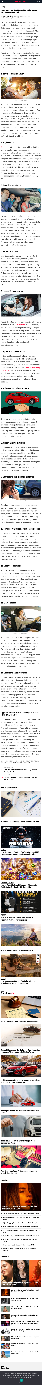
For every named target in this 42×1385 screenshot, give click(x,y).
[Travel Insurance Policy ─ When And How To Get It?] (21, 804)
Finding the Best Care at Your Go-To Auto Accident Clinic (20, 1111)
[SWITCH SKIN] (37, 1)
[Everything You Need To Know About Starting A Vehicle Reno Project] (21, 1157)
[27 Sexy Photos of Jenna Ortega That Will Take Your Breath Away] (21, 1273)
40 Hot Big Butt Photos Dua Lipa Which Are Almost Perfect (21, 1214)
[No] (19, 1382)
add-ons (5, 761)
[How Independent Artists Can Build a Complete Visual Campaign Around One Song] (21, 965)
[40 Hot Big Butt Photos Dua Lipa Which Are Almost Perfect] (5, 1301)
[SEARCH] (40, 1)
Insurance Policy (32, 761)
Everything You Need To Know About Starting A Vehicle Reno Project (19, 1172)
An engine (5, 147)
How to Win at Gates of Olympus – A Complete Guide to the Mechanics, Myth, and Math (19, 886)
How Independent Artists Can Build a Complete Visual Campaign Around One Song (19, 982)
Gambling (4, 882)
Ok (21, 1380)
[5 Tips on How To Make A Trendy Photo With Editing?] (5, 1346)
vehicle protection (25, 763)
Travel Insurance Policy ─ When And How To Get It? (20, 821)
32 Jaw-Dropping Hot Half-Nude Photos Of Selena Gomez (21, 1236)
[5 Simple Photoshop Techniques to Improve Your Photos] (5, 1338)
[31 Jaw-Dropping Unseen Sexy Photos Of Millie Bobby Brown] (5, 1354)
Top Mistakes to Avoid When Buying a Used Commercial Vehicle (18, 1142)
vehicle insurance (9, 763)
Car (12, 993)
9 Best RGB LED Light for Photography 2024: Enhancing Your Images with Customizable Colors (25, 1323)
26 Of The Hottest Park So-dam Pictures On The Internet (20, 1226)
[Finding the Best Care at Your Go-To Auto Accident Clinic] (21, 1096)
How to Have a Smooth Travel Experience (17, 950)
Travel (4, 819)
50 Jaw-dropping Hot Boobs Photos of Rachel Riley (19, 1245)
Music (3, 915)
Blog (3, 978)
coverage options (17, 761)
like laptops (20, 325)
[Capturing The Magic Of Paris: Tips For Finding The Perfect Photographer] (5, 1331)
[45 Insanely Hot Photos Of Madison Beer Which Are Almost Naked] (5, 1309)
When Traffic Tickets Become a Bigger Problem (19, 1022)
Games (3, 849)
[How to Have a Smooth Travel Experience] (21, 935)
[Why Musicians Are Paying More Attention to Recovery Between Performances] (21, 902)
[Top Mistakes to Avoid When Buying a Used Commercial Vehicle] (21, 1126)
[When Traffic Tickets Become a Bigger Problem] (21, 1007)
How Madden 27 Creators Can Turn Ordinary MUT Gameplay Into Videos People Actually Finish (20, 853)
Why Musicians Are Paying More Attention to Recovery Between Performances (18, 919)
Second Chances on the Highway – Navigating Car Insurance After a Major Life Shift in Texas (20, 1051)
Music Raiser (20, 1)
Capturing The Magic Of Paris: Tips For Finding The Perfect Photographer (25, 1330)
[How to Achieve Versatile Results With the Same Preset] (5, 1316)
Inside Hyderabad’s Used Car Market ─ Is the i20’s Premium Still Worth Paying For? (20, 1081)
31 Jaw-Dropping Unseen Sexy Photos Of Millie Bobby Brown (21, 1223)
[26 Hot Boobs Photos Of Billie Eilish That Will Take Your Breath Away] (21, 1197)
